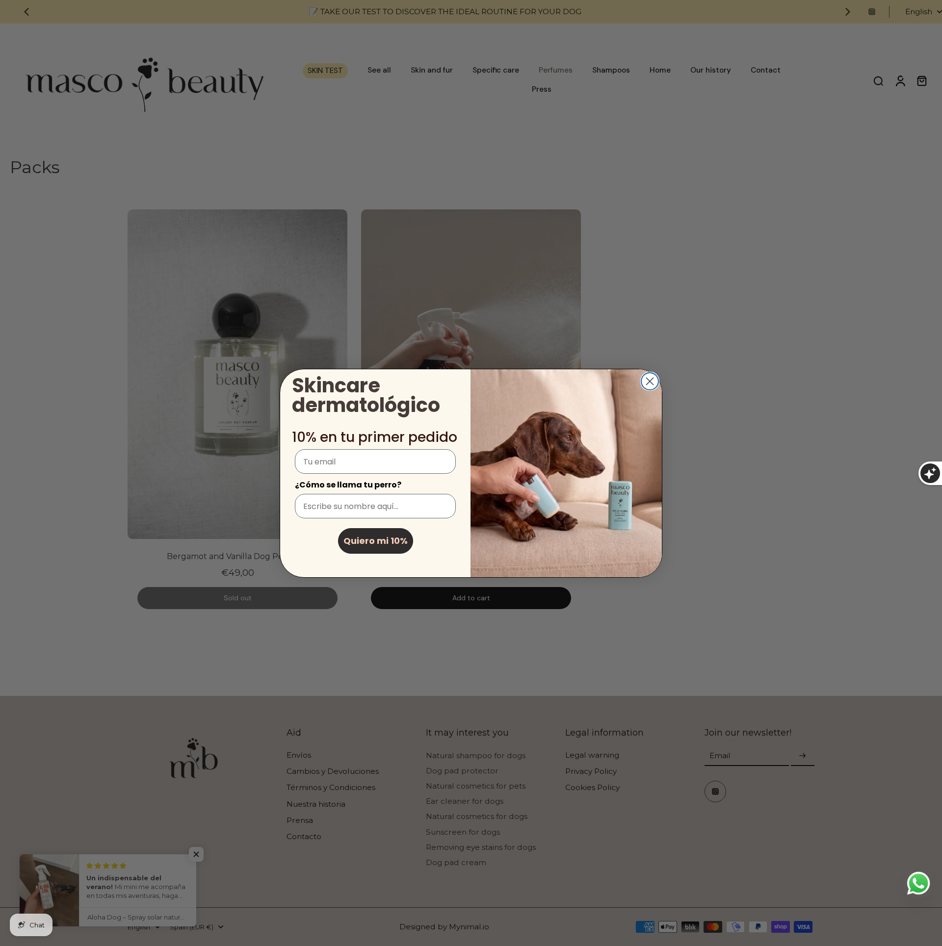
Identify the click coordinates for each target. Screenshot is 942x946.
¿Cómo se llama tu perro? (348, 484)
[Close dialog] (649, 381)
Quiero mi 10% (375, 541)
